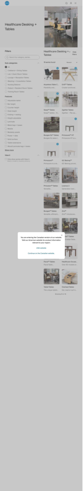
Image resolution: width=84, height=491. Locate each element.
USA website (41, 248)
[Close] (62, 235)
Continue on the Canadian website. (41, 253)
